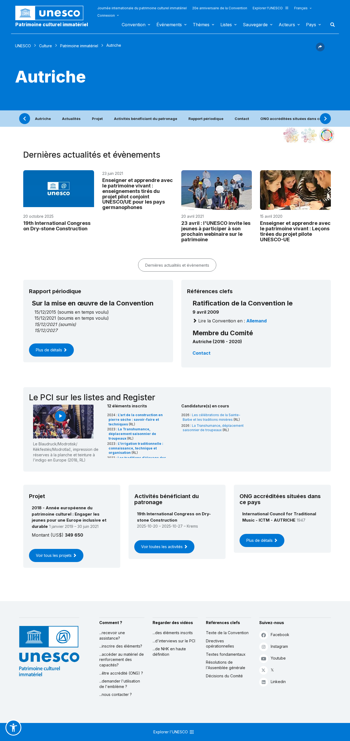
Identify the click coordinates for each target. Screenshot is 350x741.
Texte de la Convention (227, 632)
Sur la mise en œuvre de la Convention (93, 303)
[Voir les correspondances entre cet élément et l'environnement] (309, 135)
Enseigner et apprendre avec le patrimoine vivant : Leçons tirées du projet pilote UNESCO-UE (295, 231)
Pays (311, 24)
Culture (45, 45)
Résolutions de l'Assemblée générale (225, 665)
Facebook (280, 634)
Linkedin (278, 681)
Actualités (71, 118)
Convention (133, 24)
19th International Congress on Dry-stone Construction (57, 225)
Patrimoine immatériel (79, 45)
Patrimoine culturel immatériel (51, 24)
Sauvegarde (255, 24)
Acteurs (287, 24)
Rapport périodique (205, 118)
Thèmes (201, 24)
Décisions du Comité (224, 676)
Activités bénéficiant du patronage (145, 118)
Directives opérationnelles (220, 644)
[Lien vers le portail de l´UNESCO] (52, 13)
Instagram (279, 646)
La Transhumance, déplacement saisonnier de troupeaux (132, 433)
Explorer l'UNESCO (268, 8)
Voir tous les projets (54, 555)
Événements (169, 24)
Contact (242, 118)
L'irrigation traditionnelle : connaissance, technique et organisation (136, 448)
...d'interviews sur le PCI (174, 641)
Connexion (106, 15)
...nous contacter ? (115, 694)
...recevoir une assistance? (112, 635)
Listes (226, 24)
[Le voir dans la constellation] (291, 135)
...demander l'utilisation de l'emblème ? (119, 684)
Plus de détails (49, 350)
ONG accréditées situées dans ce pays (295, 118)
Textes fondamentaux (226, 654)
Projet (97, 118)
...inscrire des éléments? (120, 646)
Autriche (43, 118)
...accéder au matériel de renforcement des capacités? (121, 659)
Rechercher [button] (331, 25)
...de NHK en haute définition (169, 651)
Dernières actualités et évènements (177, 265)
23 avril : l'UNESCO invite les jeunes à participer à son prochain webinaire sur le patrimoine (215, 231)
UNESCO (23, 45)
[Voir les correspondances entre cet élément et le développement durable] (327, 135)
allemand (256, 321)
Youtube (278, 658)
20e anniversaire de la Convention (219, 8)
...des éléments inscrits (173, 632)
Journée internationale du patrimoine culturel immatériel (142, 8)
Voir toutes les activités (162, 546)
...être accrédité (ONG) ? (121, 673)
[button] (320, 49)
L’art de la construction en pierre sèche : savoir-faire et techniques (136, 419)
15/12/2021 (45, 324)
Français (301, 8)
